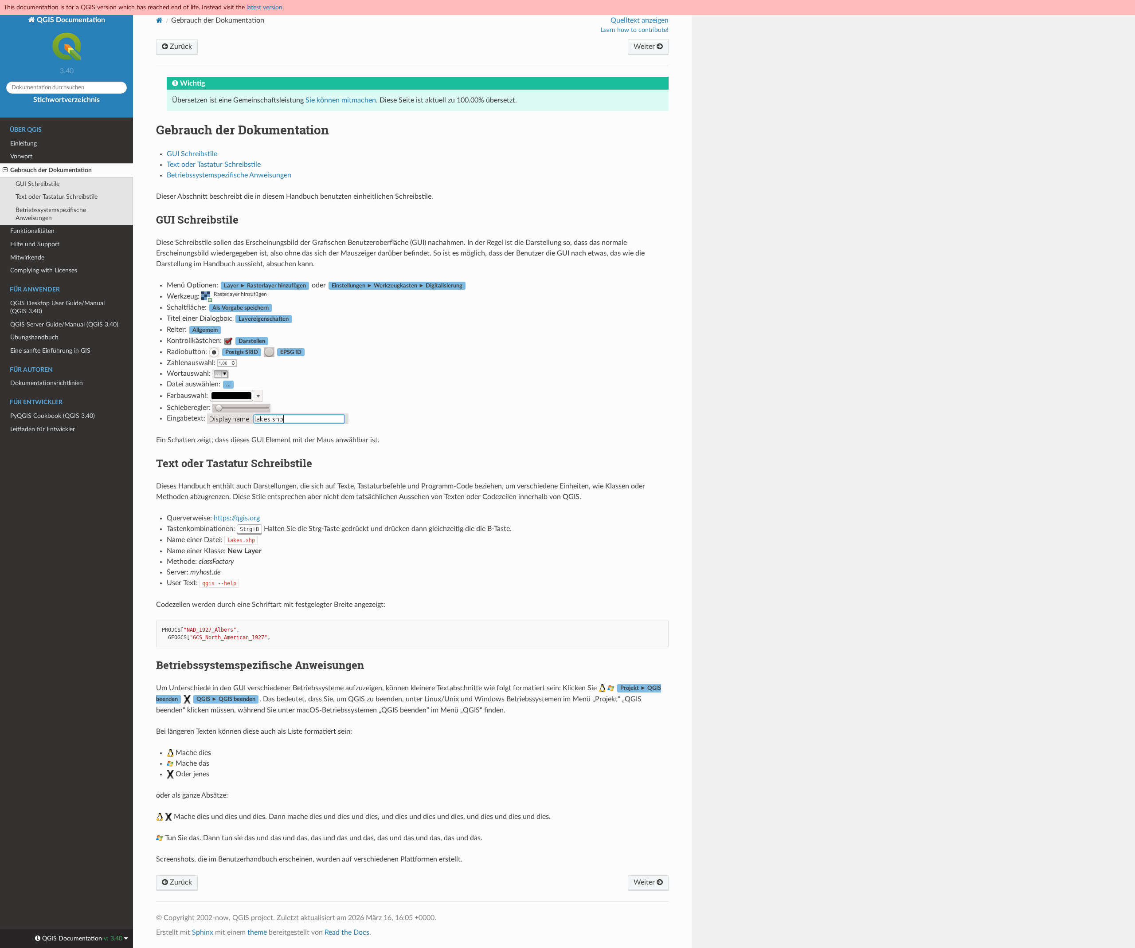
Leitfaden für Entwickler (42, 429)
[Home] (159, 20)
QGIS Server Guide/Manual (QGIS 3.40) (64, 324)
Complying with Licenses (43, 270)
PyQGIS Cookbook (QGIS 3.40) (52, 416)
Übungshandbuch (34, 337)
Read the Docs (347, 932)
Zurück (180, 46)
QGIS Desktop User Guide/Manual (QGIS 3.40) (57, 307)
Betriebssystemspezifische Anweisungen (51, 214)
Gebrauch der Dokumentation (51, 170)
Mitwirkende (27, 257)
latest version (264, 7)
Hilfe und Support (34, 244)
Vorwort (21, 156)
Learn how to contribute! (635, 30)
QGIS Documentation (70, 20)
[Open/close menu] (5, 170)
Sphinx (202, 932)
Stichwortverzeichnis (66, 99)
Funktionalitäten (32, 231)
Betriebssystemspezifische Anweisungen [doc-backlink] (260, 665)
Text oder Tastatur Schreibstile (57, 196)
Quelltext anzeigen (640, 20)
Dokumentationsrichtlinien (46, 383)
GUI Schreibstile (37, 184)
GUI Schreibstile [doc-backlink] (197, 219)
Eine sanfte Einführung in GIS (50, 350)
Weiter (645, 46)
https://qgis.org (237, 518)
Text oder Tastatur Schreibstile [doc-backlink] (234, 463)
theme (257, 932)
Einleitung (23, 143)
